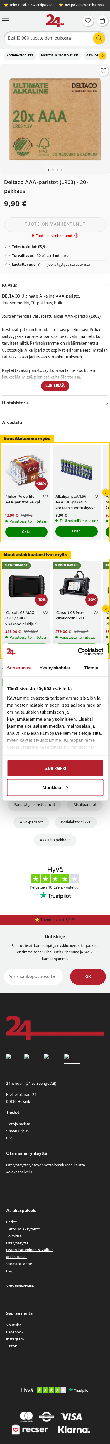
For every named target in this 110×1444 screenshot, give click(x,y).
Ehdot (11, 1222)
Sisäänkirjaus (17, 1131)
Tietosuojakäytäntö (23, 1229)
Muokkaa (52, 787)
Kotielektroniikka (19, 56)
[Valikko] (5, 20)
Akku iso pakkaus (55, 840)
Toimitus (13, 1236)
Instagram (15, 1339)
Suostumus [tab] (19, 667)
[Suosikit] (88, 20)
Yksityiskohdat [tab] (55, 667)
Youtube (13, 1325)
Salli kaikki (55, 768)
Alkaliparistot (96, 56)
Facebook (14, 1332)
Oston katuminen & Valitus (29, 1250)
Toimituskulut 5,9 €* (57, 920)
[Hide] (107, 286)
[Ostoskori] (102, 20)
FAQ (10, 1138)
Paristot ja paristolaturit (59, 56)
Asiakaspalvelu (19, 1172)
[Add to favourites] (103, 71)
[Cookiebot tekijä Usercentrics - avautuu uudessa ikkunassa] (78, 651)
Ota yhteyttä (17, 1243)
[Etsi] (99, 38)
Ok (88, 976)
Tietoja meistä (18, 1124)
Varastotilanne (19, 1264)
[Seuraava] (102, 55)
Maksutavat (16, 1257)
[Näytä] (107, 403)
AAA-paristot (31, 822)
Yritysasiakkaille (20, 1286)
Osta (26, 532)
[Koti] (55, 21)
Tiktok (11, 1346)
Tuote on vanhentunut (55, 224)
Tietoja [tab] (91, 667)
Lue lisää (55, 385)
